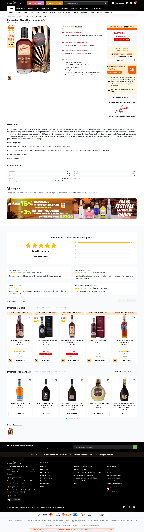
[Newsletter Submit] (135, 447)
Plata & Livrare (45, 475)
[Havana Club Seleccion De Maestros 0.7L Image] (124, 326)
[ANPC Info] (88, 514)
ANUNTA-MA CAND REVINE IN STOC (123, 102)
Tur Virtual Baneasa (113, 478)
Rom (13, 16)
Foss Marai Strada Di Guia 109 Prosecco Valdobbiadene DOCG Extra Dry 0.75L (124, 405)
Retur (42, 486)
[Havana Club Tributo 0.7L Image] (98, 326)
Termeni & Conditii (79, 469)
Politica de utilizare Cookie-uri (83, 475)
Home (9, 16)
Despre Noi (44, 469)
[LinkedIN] (134, 507)
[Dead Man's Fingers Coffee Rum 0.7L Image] (19, 326)
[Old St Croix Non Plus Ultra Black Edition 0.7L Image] (45, 326)
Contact (43, 467)
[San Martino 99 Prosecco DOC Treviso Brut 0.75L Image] (45, 390)
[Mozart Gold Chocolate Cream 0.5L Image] (98, 390)
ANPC (75, 484)
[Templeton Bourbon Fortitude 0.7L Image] (19, 390)
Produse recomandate (114, 484)
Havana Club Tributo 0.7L (98, 340)
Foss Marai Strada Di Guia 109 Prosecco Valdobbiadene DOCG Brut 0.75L (72, 405)
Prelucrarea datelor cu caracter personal (87, 472)
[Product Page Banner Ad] (72, 209)
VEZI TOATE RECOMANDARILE (125, 372)
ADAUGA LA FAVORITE (122, 97)
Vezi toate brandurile (114, 475)
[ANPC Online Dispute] (101, 514)
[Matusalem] (121, 109)
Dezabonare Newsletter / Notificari (85, 478)
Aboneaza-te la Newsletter (82, 467)
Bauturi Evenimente (47, 481)
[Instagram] (129, 507)
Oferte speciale (112, 467)
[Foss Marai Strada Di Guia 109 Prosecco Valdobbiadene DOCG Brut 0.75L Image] (72, 390)
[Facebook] (124, 507)
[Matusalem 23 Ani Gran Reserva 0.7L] (10, 431)
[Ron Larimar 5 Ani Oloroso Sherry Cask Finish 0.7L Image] (72, 326)
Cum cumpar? (45, 472)
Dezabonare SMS (79, 481)
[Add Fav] (29, 316)
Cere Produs (111, 472)
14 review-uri (78, 26)
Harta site (110, 469)
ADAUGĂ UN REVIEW (41, 257)
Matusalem (20, 16)
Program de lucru (46, 478)
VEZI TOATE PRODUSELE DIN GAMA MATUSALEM (121, 116)
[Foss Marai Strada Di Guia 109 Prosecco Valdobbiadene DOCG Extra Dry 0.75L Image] (124, 390)
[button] (66, 418)
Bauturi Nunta (45, 484)
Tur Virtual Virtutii (112, 481)
